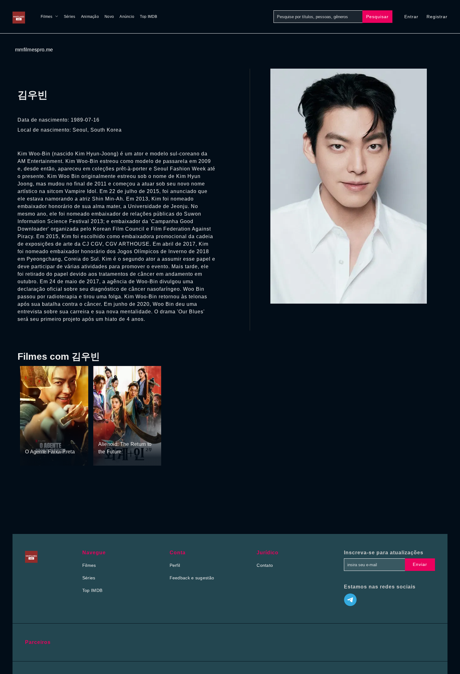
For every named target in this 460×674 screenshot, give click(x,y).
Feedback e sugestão (192, 577)
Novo (109, 16)
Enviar (420, 564)
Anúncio (127, 16)
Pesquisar (377, 16)
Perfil (175, 565)
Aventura (107, 432)
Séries (69, 16)
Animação (90, 16)
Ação (30, 440)
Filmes (47, 16)
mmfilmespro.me (34, 49)
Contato (265, 565)
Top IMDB (148, 16)
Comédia (47, 440)
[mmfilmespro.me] (20, 17)
